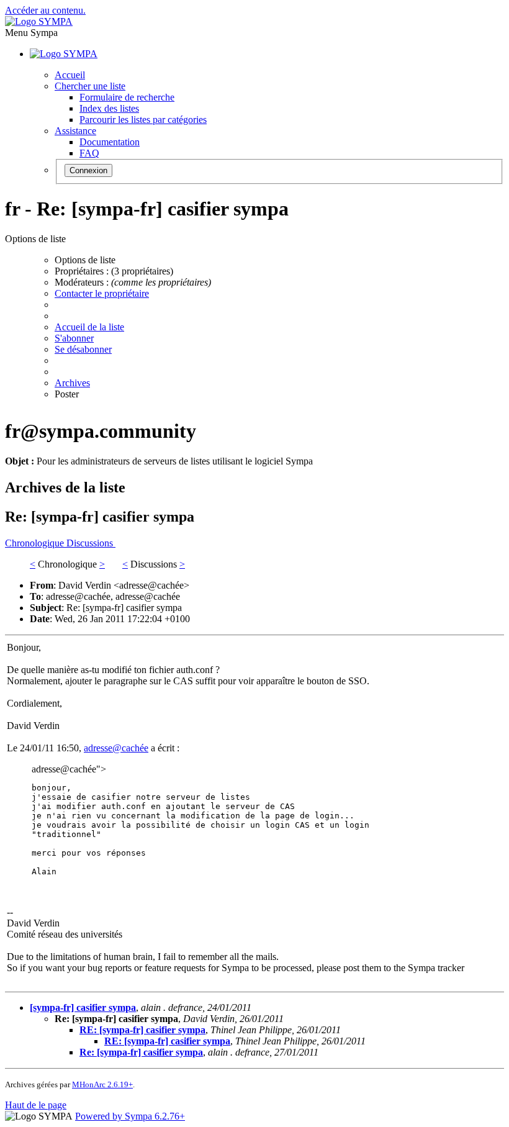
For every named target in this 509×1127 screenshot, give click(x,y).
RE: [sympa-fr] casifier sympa (142, 1030)
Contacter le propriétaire (102, 293)
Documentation (109, 142)
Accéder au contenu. (45, 10)
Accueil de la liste (89, 327)
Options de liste (85, 260)
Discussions (90, 543)
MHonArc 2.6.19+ (102, 1084)
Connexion (88, 170)
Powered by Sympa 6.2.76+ (130, 1116)
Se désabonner (83, 349)
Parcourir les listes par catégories (143, 119)
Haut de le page (35, 1105)
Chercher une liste (90, 86)
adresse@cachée (116, 748)
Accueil (70, 75)
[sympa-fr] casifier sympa (83, 1007)
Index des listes (109, 108)
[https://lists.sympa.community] (39, 21)
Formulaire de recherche (126, 97)
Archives (72, 383)
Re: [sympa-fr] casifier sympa (141, 1052)
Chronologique (35, 543)
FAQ (89, 153)
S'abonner (74, 338)
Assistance (75, 130)
